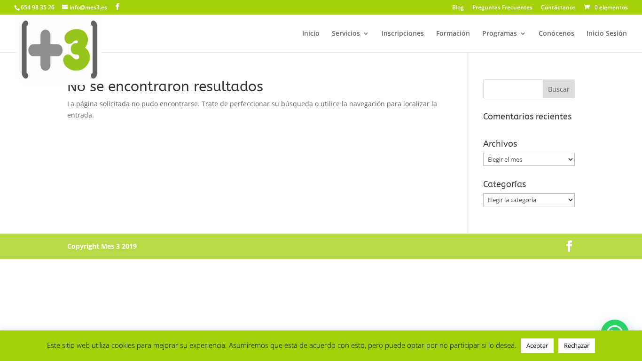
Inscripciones (403, 34)
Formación (453, 34)
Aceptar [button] (537, 345)
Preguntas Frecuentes (502, 8)
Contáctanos (558, 8)
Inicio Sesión (607, 34)
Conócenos (556, 34)
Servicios (346, 34)
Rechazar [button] (576, 345)
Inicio (311, 34)
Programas (499, 34)
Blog (458, 8)
